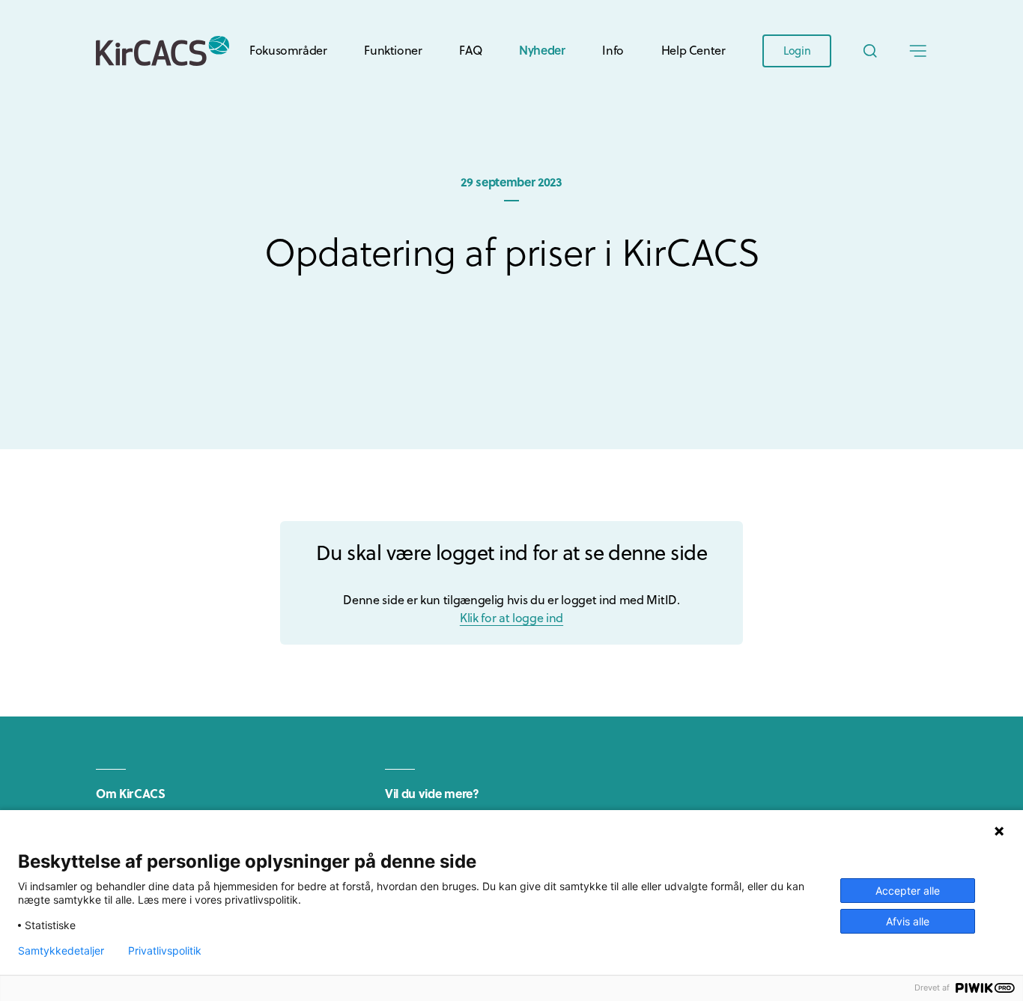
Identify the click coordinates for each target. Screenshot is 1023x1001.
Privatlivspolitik (164, 951)
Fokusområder (288, 50)
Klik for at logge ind (511, 617)
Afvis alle (907, 921)
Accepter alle (907, 890)
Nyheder (542, 49)
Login (796, 50)
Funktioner (393, 50)
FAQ (470, 50)
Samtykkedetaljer (61, 951)
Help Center (693, 50)
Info (612, 50)
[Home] (162, 51)
